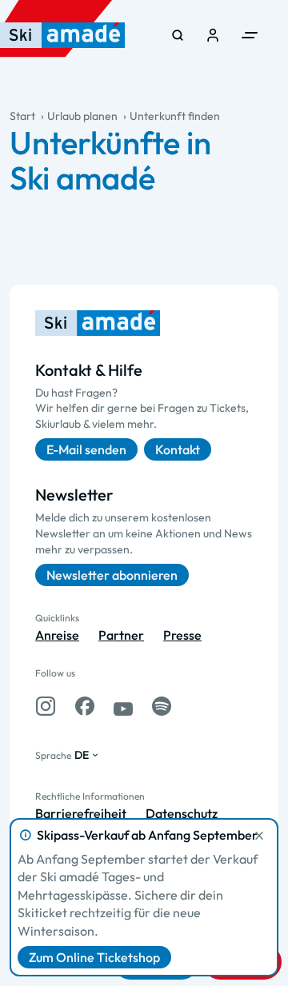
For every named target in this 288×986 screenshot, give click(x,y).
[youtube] (123, 706)
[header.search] (178, 35)
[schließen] (259, 835)
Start (22, 116)
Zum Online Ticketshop (94, 957)
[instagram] (45, 706)
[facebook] (84, 706)
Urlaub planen (82, 116)
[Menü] (249, 35)
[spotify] (161, 706)
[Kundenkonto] (213, 35)
